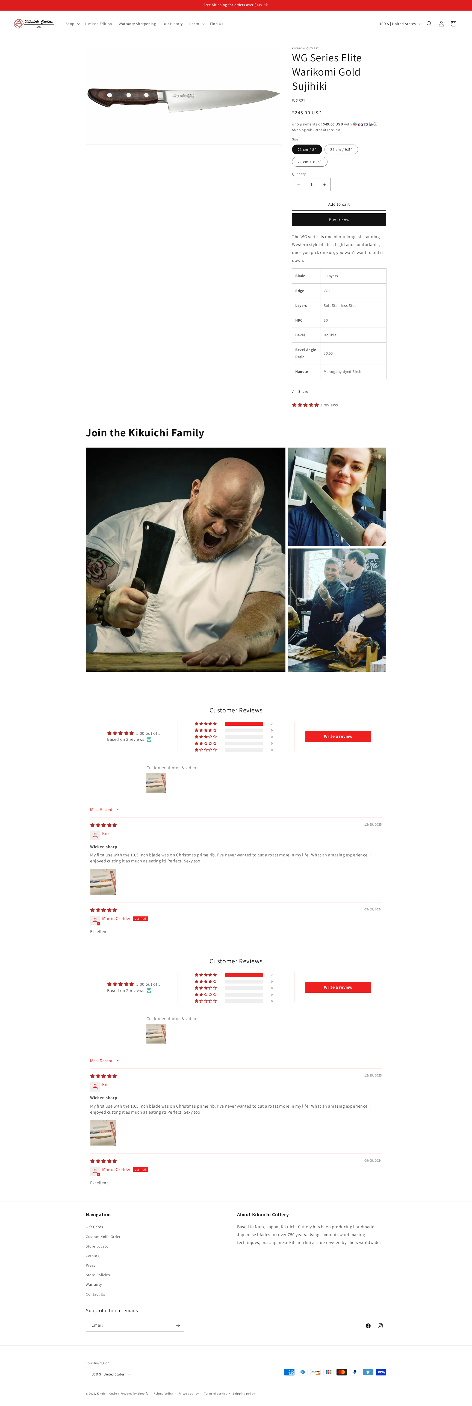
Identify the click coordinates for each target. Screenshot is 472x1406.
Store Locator (98, 1246)
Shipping (299, 130)
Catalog (92, 1255)
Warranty (94, 1284)
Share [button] (303, 391)
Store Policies (98, 1274)
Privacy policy (189, 1393)
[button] (72, 23)
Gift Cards (94, 1226)
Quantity (299, 174)
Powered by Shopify (134, 1393)
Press (90, 1265)
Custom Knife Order (103, 1236)
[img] (103, 825)
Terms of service (215, 1393)
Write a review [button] (338, 736)
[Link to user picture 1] (103, 882)
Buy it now (339, 219)
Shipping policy (243, 1393)
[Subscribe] (178, 1325)
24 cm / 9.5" (341, 149)
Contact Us (95, 1294)
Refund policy (163, 1393)
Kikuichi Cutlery (108, 1393)
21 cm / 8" (307, 149)
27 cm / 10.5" (310, 161)
